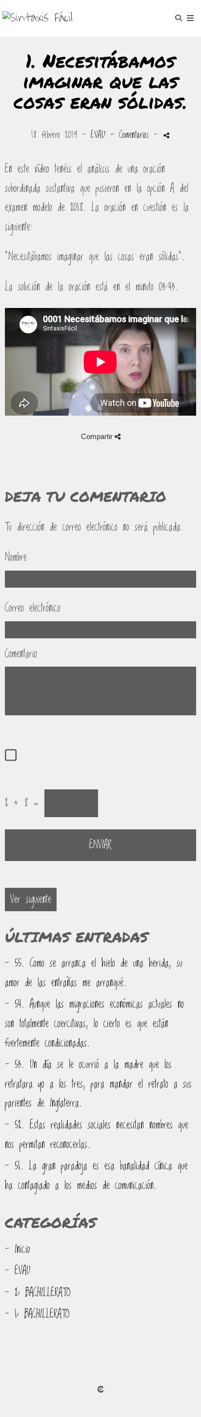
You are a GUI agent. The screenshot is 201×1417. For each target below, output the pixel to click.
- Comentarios (132, 135)
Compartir (98, 436)
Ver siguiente (30, 899)
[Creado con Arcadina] (100, 1389)
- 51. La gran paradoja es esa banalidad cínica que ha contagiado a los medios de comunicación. (96, 1176)
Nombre (16, 557)
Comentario (21, 654)
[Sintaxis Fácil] (37, 18)
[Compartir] (166, 135)
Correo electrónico (32, 608)
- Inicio (17, 1249)
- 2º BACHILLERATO (38, 1292)
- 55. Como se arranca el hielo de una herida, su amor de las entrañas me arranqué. (93, 973)
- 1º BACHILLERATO (37, 1314)
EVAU (98, 135)
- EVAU (17, 1271)
